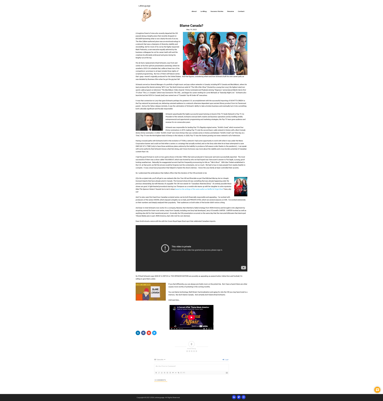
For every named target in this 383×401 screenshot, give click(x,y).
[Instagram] (244, 397)
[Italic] (159, 372)
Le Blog (204, 11)
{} (181, 372)
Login (226, 359)
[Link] (178, 372)
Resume (230, 11)
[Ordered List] (167, 372)
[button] (138, 333)
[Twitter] (239, 397)
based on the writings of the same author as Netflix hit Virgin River (199, 189)
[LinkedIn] (234, 397)
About (194, 11)
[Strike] (164, 372)
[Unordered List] (170, 372)
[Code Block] (175, 372)
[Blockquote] (173, 372)
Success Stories (217, 11)
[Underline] (161, 372)
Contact (241, 11)
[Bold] (156, 372)
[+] (184, 372)
